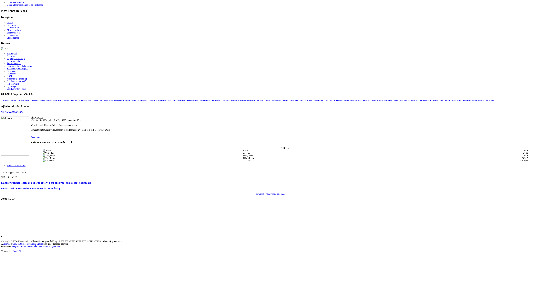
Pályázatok (11, 73)
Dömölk (127, 100)
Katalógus (11, 25)
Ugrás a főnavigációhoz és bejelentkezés (25, 5)
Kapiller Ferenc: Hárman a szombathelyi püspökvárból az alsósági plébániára (46, 182)
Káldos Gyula (108, 100)
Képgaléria (11, 71)
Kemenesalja (34, 100)
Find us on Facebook (16, 165)
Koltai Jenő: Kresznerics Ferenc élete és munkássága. (31, 188)
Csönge (346, 100)
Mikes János (467, 100)
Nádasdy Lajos (97, 100)
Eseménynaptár (13, 61)
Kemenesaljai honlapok (17, 68)
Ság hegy (13, 100)
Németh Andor (376, 100)
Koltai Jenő (366, 100)
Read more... (36, 137)
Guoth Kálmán (318, 100)
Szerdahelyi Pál (405, 100)
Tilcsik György (456, 100)
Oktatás (267, 100)
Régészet (395, 100)
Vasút (441, 100)
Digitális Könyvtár (15, 27)
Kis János (260, 100)
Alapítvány (12, 56)
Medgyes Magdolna (478, 100)
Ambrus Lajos (338, 100)
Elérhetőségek (13, 38)
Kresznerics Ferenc (23, 100)
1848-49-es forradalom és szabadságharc (243, 100)
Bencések (67, 100)
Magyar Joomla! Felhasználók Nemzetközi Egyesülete (36, 246)
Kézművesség (216, 100)
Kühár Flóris (225, 100)
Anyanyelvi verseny (16, 58)
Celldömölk (5, 100)
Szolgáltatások (13, 33)
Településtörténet (276, 100)
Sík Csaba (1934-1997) (12, 112)
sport (301, 100)
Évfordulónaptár (14, 63)
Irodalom (447, 100)
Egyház (134, 100)
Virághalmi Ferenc (356, 100)
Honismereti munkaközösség (19, 66)
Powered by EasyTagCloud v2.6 (270, 194)
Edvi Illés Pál (75, 100)
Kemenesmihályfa (192, 100)
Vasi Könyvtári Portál (16, 89)
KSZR (10, 76)
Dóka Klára (328, 100)
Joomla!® (17, 251)
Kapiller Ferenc (387, 100)
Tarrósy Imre (171, 100)
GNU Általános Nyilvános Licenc (27, 244)
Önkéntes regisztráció (16, 81)
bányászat (152, 100)
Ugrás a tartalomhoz (16, 2)
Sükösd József (294, 100)
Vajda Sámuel (424, 100)
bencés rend (414, 100)
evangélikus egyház (46, 100)
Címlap (10, 22)
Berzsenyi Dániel (86, 100)
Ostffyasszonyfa (119, 100)
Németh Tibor (181, 100)
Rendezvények (13, 84)
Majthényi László (205, 100)
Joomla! (6, 244)
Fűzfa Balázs (434, 100)
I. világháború (142, 100)
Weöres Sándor (57, 100)
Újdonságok (12, 86)
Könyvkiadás (490, 100)
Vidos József (308, 100)
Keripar (285, 100)
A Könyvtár (12, 53)
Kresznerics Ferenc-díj (17, 79)
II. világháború (161, 100)
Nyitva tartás (12, 35)
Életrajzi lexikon (14, 30)
